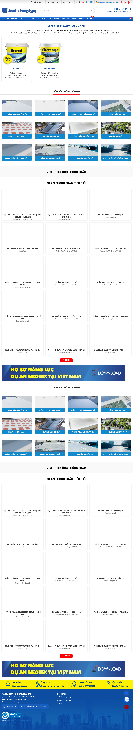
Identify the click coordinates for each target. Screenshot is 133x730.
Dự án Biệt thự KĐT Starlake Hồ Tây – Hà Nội (22, 350)
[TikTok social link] (129, 2)
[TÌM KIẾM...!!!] (92, 10)
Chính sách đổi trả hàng (66, 704)
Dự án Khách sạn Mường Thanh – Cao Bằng (110, 350)
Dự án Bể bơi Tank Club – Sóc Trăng (66, 316)
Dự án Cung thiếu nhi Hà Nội (66, 282)
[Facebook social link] (121, 2)
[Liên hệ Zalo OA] (126, 699)
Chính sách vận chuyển (65, 697)
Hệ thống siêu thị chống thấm (35, 707)
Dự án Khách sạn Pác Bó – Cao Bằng (66, 249)
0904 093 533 (89, 2)
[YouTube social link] (125, 2)
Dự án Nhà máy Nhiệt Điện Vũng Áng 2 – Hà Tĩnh (66, 350)
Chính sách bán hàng (65, 700)
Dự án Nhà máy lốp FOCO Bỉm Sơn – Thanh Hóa (110, 316)
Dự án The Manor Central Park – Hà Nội (110, 249)
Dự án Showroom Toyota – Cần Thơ (110, 282)
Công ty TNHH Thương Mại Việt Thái (20, 720)
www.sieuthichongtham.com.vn (17, 702)
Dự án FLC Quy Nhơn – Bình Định (110, 215)
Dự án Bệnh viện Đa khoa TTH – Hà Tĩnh (22, 249)
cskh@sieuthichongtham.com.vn (108, 2)
